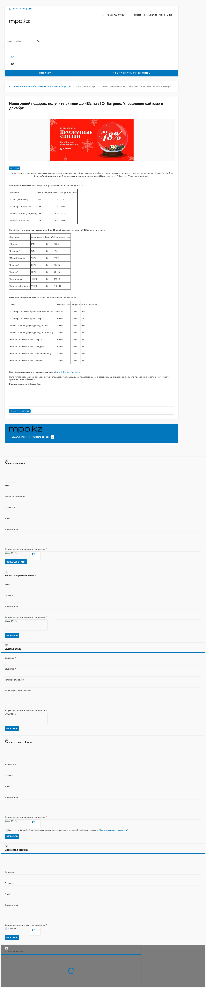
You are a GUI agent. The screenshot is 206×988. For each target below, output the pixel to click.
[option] (91, 140)
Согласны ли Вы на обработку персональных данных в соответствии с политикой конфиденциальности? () (68, 830)
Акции (162, 15)
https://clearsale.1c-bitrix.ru (68, 372)
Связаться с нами (15, 562)
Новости (138, 15)
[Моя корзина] (12, 63)
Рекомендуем (150, 15)
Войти (15, 9)
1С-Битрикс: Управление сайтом (131, 73)
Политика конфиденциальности (113, 830)
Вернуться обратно (21, 411)
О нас (169, 15)
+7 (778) (115, 15)
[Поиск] (38, 41)
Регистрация (26, 9)
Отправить (12, 635)
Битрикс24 (45, 73)
